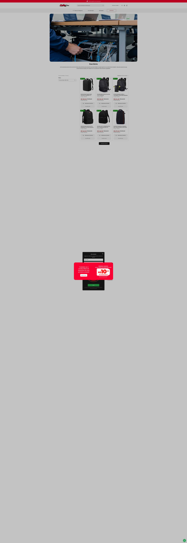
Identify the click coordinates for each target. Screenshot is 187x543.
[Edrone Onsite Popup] (93, 271)
